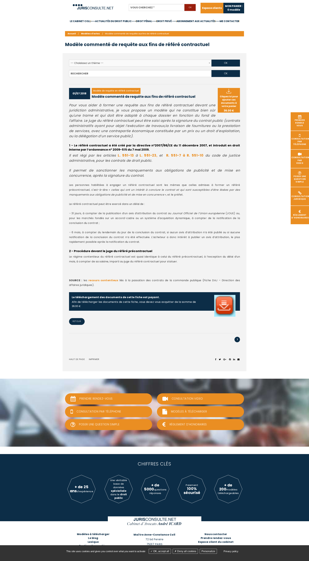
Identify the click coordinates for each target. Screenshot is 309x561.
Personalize (208, 551)
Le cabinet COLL (80, 21)
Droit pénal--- (146, 21)
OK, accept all (161, 551)
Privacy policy (231, 551)
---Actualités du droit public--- (113, 21)
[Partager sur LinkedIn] (234, 359)
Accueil (72, 33)
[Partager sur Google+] (225, 359)
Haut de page (77, 359)
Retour (77, 321)
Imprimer (94, 359)
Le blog (93, 538)
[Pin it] (230, 359)
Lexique (93, 542)
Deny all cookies (186, 551)
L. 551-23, (149, 155)
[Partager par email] (238, 359)
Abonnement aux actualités (196, 21)
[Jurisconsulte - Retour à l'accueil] (93, 5)
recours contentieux (103, 280)
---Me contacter (227, 21)
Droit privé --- (166, 21)
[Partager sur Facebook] (216, 359)
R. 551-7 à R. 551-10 (185, 155)
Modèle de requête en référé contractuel (116, 90)
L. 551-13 (127, 155)
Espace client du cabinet (216, 542)
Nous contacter (216, 534)
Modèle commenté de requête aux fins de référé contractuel (143, 96)
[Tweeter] (220, 359)
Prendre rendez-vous (216, 538)
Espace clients (212, 8)
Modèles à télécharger (93, 534)
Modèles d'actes (90, 33)
